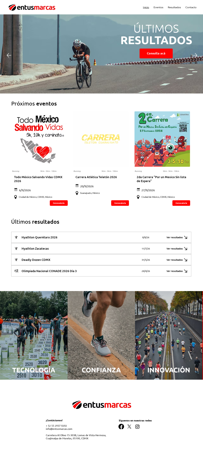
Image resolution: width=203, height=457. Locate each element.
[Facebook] (121, 426)
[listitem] (34, 335)
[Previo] (9, 55)
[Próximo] (195, 55)
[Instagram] (137, 426)
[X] (129, 426)
